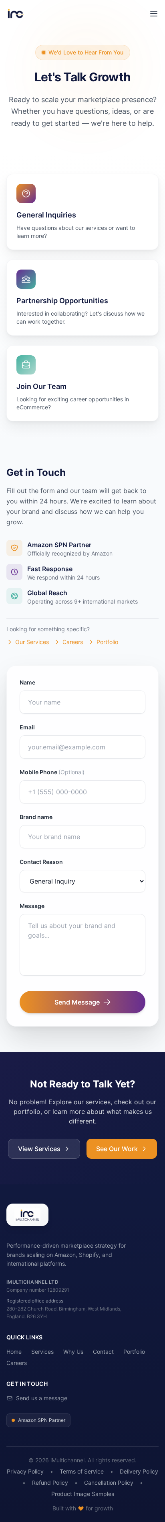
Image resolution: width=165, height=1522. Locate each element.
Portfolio (107, 641)
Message (32, 905)
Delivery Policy (139, 1471)
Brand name (36, 816)
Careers (72, 641)
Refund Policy (50, 1482)
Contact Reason (41, 861)
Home (14, 1351)
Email (27, 727)
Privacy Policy (25, 1471)
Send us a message (41, 1398)
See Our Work (117, 1149)
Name (27, 682)
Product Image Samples (82, 1493)
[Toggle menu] (154, 13)
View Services (39, 1149)
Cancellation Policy (108, 1482)
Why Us (73, 1351)
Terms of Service (82, 1471)
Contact (103, 1351)
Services (42, 1351)
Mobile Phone (52, 772)
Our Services (32, 641)
